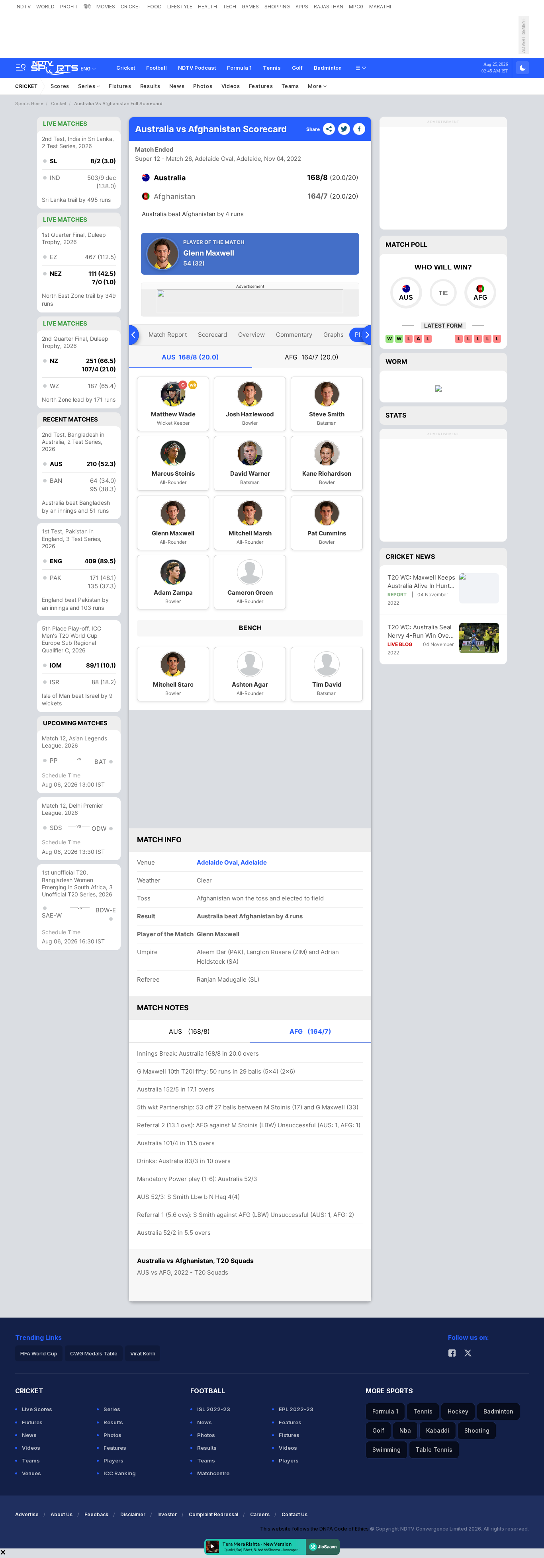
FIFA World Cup (38, 1353)
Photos (202, 86)
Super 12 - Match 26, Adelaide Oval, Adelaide (198, 158)
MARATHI (380, 7)
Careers (260, 1514)
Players (113, 1460)
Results (150, 86)
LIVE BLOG (399, 644)
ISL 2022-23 (213, 1409)
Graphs (333, 334)
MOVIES (105, 7)
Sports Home (29, 103)
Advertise (27, 1514)
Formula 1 (239, 67)
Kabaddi (437, 1430)
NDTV (24, 7)
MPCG (356, 7)
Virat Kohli (142, 1353)
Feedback (96, 1514)
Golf (297, 67)
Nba (405, 1430)
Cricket (125, 67)
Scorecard (212, 334)
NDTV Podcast (197, 67)
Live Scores (37, 1409)
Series (87, 86)
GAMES (250, 7)
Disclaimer (132, 1514)
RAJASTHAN (328, 7)
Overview (251, 334)
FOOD (154, 7)
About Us (61, 1514)
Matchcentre (213, 1473)
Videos (230, 86)
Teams (290, 86)
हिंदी (87, 7)
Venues (31, 1473)
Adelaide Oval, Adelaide (232, 862)
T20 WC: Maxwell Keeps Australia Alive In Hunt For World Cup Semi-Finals (421, 582)
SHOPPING (277, 7)
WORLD (45, 7)
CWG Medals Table (93, 1353)
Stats (395, 415)
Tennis (272, 67)
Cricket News (410, 556)
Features (261, 86)
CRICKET (131, 7)
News (177, 86)
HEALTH (207, 7)
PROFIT (69, 7)
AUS (190, 357)
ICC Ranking (120, 1473)
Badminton (328, 67)
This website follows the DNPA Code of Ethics (315, 1529)
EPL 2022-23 (296, 1409)
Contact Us (294, 1514)
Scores (60, 86)
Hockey (458, 1411)
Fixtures (120, 86)
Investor (167, 1514)
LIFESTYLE (179, 7)
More (316, 86)
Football (156, 67)
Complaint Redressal (213, 1514)
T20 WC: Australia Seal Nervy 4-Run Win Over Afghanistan (419, 631)
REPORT (397, 594)
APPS (301, 7)
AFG (312, 357)
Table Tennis (434, 1449)
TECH (229, 7)
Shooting (476, 1430)
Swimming (386, 1449)
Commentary (294, 334)
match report (168, 334)
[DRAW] (443, 292)
